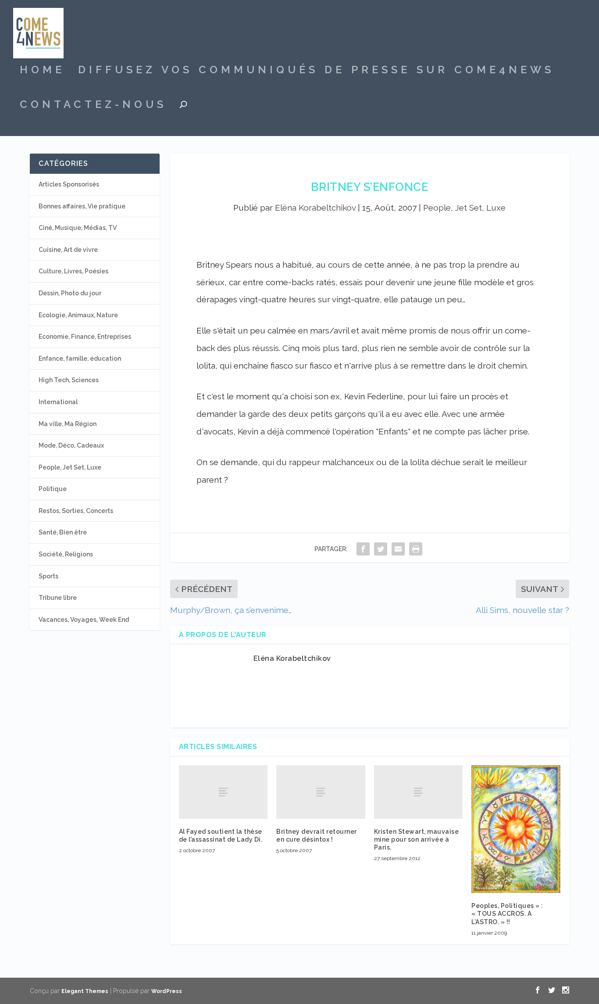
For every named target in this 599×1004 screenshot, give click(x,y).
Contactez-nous (93, 106)
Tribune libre (58, 597)
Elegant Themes (84, 991)
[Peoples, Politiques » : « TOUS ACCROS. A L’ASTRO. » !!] (515, 829)
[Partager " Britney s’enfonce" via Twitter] (380, 549)
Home (42, 71)
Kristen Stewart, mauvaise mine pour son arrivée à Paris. (416, 839)
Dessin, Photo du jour (70, 293)
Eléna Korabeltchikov (315, 207)
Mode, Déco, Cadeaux (71, 445)
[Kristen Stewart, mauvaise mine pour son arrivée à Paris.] (418, 791)
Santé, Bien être (63, 532)
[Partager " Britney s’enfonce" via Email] (398, 549)
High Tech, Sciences (69, 380)
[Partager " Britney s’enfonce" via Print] (415, 549)
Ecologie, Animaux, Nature (78, 315)
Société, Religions (66, 554)
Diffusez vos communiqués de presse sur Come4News (316, 71)
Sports (48, 576)
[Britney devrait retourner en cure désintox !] (320, 791)
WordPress (166, 991)
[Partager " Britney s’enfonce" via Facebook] (363, 549)
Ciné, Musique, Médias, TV (78, 227)
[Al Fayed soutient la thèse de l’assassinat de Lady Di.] (223, 791)
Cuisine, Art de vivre (68, 249)
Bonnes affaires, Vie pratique (82, 206)
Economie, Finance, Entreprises (85, 336)
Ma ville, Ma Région (67, 423)
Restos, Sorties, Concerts (76, 510)
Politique (53, 488)
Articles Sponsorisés (69, 184)
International (58, 401)
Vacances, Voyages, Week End (84, 619)
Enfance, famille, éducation (80, 358)
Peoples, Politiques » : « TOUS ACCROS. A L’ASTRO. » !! (507, 913)
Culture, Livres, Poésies (73, 271)
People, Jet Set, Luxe (464, 207)
